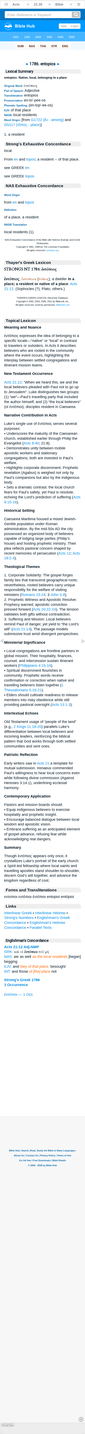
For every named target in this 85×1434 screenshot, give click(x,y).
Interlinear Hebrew (50, 913)
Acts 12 (64, 553)
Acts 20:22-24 (44, 609)
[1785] (5, 650)
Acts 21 (43, 763)
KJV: (8, 966)
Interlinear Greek (18, 913)
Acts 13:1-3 (61, 705)
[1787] (80, 650)
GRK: (8, 952)
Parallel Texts (41, 928)
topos (30, 159)
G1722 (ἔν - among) (47, 120)
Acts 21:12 (13, 382)
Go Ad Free (7, 1425)
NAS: (8, 957)
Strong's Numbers (19, 918)
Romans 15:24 (33, 595)
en (16, 159)
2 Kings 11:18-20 (27, 727)
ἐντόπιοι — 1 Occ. (19, 994)
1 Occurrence (16, 985)
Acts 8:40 (31, 443)
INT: (7, 971)
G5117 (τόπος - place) (22, 125)
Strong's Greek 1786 (22, 980)
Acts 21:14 (21, 629)
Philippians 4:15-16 (35, 665)
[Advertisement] (42, 1090)
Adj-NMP (31, 947)
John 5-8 (58, 595)
